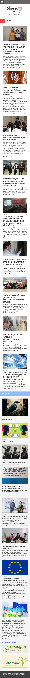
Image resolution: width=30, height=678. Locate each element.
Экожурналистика (7, 419)
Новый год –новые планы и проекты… (15, 516)
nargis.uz (22, 673)
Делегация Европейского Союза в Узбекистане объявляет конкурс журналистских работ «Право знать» (14, 621)
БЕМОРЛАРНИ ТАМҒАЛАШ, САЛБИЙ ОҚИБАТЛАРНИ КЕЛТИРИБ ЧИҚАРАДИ (14, 262)
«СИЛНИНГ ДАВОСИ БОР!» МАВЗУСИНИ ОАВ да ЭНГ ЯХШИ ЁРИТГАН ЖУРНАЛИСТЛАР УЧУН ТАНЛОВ (14, 49)
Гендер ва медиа (7, 441)
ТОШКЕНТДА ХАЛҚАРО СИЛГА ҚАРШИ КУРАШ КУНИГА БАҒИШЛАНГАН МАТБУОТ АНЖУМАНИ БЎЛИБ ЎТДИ (13, 221)
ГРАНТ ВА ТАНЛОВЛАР (9, 496)
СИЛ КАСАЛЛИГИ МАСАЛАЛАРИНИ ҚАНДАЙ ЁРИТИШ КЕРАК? (14, 137)
